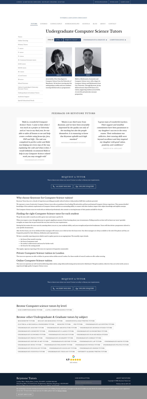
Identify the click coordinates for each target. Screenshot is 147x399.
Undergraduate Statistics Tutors (31, 351)
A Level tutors (22, 75)
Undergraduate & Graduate (94, 40)
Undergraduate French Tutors (30, 338)
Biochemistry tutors (26, 321)
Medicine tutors (64, 324)
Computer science (117, 40)
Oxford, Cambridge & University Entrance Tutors (28, 88)
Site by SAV (125, 383)
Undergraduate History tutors (64, 341)
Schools (86, 23)
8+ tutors (20, 52)
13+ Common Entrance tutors (27, 60)
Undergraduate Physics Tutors (87, 345)
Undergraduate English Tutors (61, 334)
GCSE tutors (22, 64)
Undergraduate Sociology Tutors (63, 348)
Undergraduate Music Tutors (29, 345)
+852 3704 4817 (45, 1)
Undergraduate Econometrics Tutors (92, 331)
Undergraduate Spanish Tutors (92, 348)
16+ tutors (21, 71)
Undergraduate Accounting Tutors (100, 324)
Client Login (125, 1)
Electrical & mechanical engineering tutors (36, 324)
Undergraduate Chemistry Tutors (31, 331)
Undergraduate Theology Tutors (61, 351)
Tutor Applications (101, 1)
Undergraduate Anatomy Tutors (31, 327)
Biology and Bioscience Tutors (50, 321)
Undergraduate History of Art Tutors (33, 341)
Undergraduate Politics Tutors (116, 345)
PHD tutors (78, 324)
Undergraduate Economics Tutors (32, 334)
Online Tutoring (23, 40)
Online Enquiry (86, 186)
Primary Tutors (23, 44)
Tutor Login (114, 1)
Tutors (34, 23)
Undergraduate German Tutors (88, 338)
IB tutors (20, 79)
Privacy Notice (62, 391)
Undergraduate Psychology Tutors (32, 348)
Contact (112, 23)
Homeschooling (72, 23)
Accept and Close (25, 394)
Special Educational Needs (26, 100)
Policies (118, 383)
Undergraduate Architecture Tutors (62, 327)
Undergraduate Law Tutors (91, 341)
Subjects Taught (71, 40)
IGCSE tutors (22, 68)
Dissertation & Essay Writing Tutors (80, 321)
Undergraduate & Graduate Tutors (28, 93)
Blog (95, 23)
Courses (43, 23)
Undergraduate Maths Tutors (116, 341)
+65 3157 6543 (61, 1)
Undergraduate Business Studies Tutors (96, 327)
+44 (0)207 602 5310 (27, 1)
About (103, 23)
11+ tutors (21, 56)
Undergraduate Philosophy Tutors (58, 345)
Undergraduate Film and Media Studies (92, 334)
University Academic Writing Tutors (92, 351)
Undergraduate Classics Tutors (61, 331)
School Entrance (23, 83)
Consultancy (56, 23)
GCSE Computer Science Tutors (30, 310)
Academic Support (23, 96)
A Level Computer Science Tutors (58, 310)
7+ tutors (20, 48)
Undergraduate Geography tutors (59, 338)
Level (58, 40)
